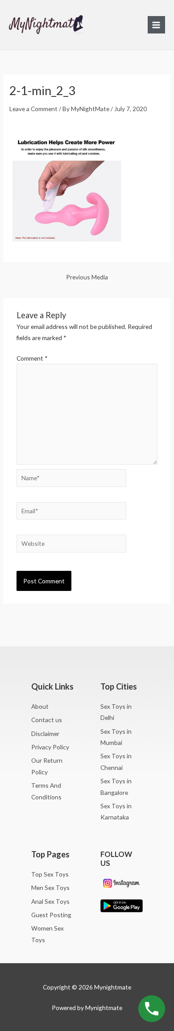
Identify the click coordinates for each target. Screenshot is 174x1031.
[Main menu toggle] (156, 24)
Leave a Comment (33, 108)
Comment (32, 358)
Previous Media (87, 277)
